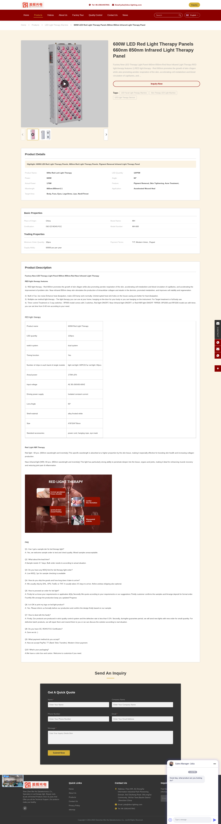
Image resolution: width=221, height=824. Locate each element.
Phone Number (54, 714)
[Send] (215, 820)
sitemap (72, 810)
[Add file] (170, 820)
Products (38, 15)
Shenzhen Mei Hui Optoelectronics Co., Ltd (111, 820)
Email (114, 714)
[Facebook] (25, 808)
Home (26, 15)
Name (51, 700)
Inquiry (194, 5)
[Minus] (214, 763)
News (125, 15)
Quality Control (95, 15)
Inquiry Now (156, 84)
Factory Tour (78, 15)
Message (52, 728)
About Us (63, 15)
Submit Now (59, 753)
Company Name (118, 700)
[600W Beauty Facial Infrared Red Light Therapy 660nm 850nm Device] (64, 83)
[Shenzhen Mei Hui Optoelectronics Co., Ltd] (32, 5)
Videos (50, 15)
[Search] (179, 15)
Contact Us (112, 15)
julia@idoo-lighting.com (131, 5)
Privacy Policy (74, 805)
